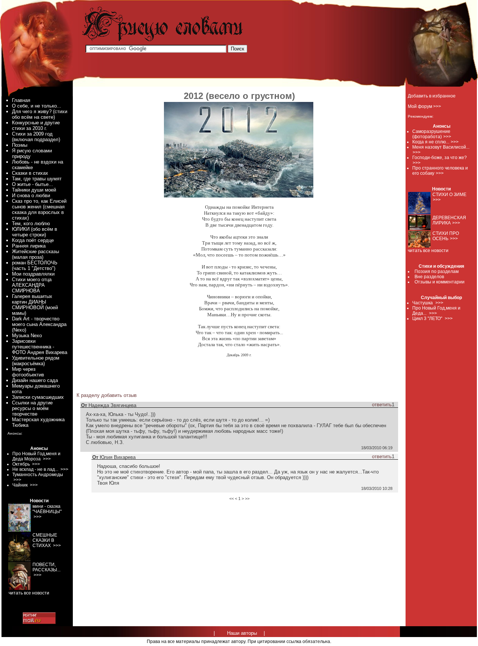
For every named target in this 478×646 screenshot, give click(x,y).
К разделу (88, 395)
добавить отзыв (119, 395)
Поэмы (19, 145)
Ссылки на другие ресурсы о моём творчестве (32, 408)
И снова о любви (31, 195)
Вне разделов (429, 276)
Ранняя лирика (29, 246)
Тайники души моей (34, 190)
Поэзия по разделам (437, 271)
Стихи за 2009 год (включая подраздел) (36, 136)
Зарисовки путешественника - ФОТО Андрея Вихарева (39, 346)
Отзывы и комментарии (440, 282)
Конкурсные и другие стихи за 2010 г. (36, 125)
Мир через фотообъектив (28, 372)
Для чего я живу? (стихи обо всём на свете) (39, 114)
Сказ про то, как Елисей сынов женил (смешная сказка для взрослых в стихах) (39, 209)
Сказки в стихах (30, 173)
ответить (382, 404)
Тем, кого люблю (31, 223)
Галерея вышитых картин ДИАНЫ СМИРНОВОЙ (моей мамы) (35, 305)
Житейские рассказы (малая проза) (35, 254)
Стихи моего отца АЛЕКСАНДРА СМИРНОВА (32, 285)
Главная (21, 100)
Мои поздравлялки (33, 274)
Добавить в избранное (432, 96)
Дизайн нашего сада (35, 380)
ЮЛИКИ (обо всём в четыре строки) (34, 231)
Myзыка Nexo (27, 335)
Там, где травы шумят (37, 178)
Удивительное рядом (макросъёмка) (35, 360)
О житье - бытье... (32, 184)
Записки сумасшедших (38, 397)
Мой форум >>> (424, 106)
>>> (447, 136)
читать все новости (428, 250)
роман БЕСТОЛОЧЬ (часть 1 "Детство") (35, 265)
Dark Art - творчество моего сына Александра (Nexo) (39, 324)
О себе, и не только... (36, 106)
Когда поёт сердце (33, 240)
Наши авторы (242, 633)
